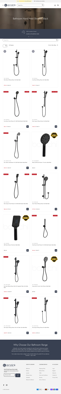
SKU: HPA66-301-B (35, 325)
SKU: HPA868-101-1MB (7, 160)
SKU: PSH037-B (34, 119)
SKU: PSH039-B (6, 78)
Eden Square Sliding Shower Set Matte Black (40, 121)
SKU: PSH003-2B (35, 243)
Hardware (28, 377)
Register (54, 370)
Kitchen (27, 370)
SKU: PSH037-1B (6, 202)
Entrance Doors (29, 375)
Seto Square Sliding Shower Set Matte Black (40, 327)
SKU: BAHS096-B (35, 284)
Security (40, 377)
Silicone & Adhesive (30, 379)
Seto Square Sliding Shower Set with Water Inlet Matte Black (15, 327)
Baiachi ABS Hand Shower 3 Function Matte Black (41, 162)
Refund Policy (41, 370)
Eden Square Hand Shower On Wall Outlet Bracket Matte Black (16, 203)
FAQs (40, 373)
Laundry (27, 373)
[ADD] (27, 126)
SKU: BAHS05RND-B (35, 160)
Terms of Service (42, 379)
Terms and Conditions (43, 375)
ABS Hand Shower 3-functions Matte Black (12, 245)
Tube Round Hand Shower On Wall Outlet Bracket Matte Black (44, 245)
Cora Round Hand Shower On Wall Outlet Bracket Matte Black (16, 121)
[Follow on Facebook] (3, 385)
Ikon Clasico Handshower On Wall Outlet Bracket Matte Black (15, 162)
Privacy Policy (55, 377)
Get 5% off (18, 375)
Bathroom (28, 368)
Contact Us (54, 375)
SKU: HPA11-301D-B (7, 284)
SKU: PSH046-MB (35, 202)
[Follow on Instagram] (7, 385)
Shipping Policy (42, 368)
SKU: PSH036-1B (6, 119)
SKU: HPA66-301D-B (7, 325)
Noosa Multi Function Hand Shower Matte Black (41, 286)
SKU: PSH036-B (34, 78)
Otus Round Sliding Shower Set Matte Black (12, 80)
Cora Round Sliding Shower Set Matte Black (40, 80)
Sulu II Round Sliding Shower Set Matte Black (41, 203)
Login (53, 368)
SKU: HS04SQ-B (6, 243)
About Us (54, 373)
